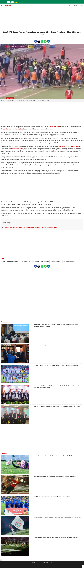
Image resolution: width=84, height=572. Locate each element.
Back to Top (42, 565)
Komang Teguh (76, 146)
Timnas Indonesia (54, 126)
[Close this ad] (83, 566)
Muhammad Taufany (17, 148)
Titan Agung (62, 146)
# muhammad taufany (69, 261)
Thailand (4, 129)
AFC (12, 126)
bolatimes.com (39, 562)
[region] (42, 18)
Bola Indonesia (6, 5)
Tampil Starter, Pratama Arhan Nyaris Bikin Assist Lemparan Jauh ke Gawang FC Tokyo (31, 227)
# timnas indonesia (12, 261)
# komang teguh (56, 261)
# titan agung (45, 261)
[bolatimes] (12, 2)
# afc (3, 261)
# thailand (36, 261)
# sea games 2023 (26, 261)
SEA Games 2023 (17, 129)
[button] (2, 1)
